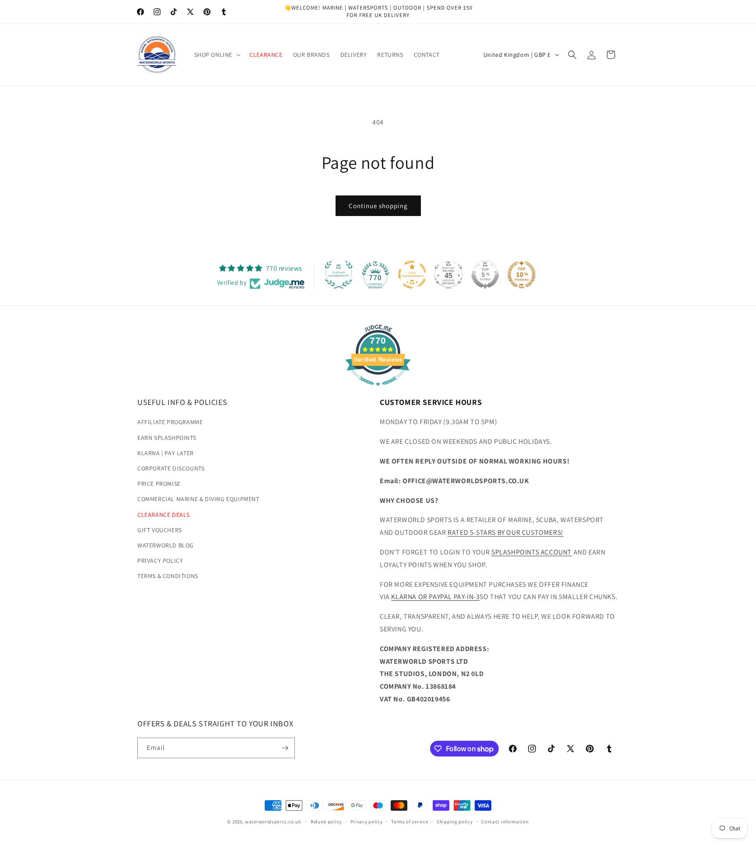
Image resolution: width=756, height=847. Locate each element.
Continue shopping (378, 206)
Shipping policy (455, 822)
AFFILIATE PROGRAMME (170, 422)
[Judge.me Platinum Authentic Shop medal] (339, 275)
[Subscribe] (284, 748)
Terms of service (409, 822)
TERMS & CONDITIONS (167, 576)
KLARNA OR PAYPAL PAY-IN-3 (435, 596)
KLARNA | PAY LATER (165, 453)
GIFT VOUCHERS (159, 529)
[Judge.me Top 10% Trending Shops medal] (522, 275)
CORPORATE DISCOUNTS (170, 468)
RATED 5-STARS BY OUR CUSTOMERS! (506, 532)
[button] (217, 54)
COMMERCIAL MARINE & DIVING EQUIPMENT (198, 499)
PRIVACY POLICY (160, 561)
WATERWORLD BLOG (165, 545)
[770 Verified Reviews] (378, 390)
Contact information (504, 822)
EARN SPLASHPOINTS (166, 437)
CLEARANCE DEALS (163, 514)
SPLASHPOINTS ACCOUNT (531, 552)
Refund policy (326, 822)
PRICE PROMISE (159, 484)
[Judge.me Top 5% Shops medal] (485, 275)
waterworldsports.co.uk (273, 822)
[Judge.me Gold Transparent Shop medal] (412, 275)
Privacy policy (366, 822)
